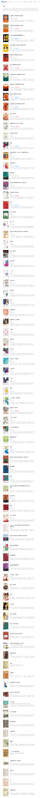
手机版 (35, 1)
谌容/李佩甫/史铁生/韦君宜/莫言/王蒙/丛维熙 (17, 753)
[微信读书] (5, 2)
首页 (21, 1)
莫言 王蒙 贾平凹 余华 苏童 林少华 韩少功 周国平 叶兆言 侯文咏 (20, 703)
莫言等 (11, 528)
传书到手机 (26, 1)
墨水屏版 (30, 1)
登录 (39, 1)
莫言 (11, 17)
